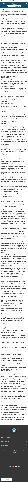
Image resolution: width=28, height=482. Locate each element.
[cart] (26, 4)
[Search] (8, 6)
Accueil (2, 9)
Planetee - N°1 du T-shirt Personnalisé (13, 450)
